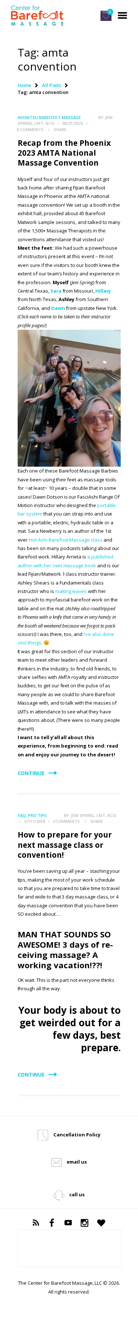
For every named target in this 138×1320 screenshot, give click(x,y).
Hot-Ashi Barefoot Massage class (66, 539)
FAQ (22, 815)
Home (25, 85)
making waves (71, 591)
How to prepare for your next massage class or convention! (65, 845)
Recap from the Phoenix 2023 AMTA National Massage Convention (64, 153)
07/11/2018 (34, 821)
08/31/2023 (72, 123)
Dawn (58, 308)
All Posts (51, 85)
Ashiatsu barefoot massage (49, 117)
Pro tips (37, 815)
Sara (55, 290)
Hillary (103, 290)
